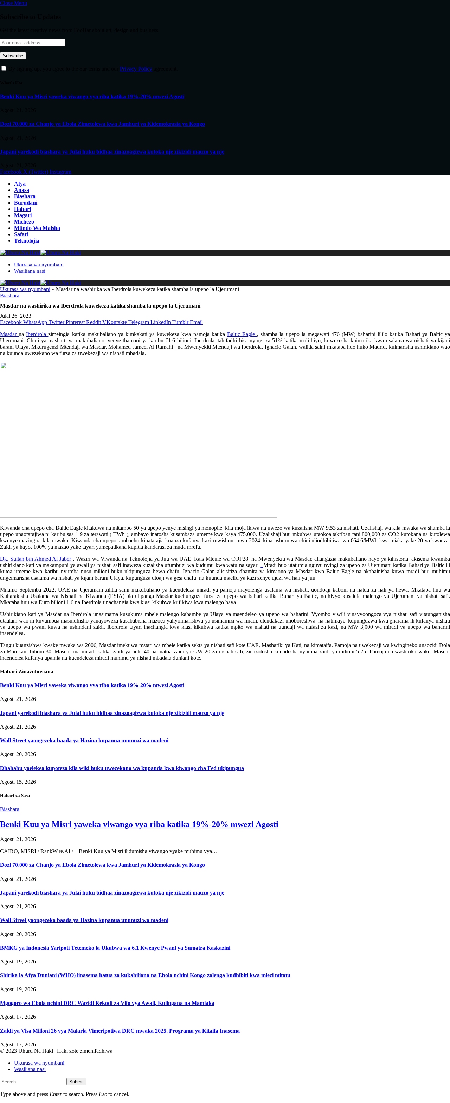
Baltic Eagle (242, 334)
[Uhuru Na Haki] (40, 253)
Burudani (25, 203)
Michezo (24, 222)
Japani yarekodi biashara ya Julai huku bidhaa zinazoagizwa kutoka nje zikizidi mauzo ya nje (112, 152)
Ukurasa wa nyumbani (39, 264)
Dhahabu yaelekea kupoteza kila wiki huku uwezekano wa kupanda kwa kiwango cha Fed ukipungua (122, 768)
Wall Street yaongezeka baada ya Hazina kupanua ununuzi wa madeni (84, 740)
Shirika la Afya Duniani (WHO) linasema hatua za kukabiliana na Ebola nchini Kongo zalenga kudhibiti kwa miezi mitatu (145, 975)
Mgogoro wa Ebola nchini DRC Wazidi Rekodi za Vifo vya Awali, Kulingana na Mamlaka (107, 1003)
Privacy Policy (136, 69)
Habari (22, 209)
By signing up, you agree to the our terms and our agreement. (92, 69)
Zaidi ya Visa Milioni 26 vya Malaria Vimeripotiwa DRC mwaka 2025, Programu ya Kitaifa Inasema (120, 1031)
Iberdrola (37, 334)
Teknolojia (26, 241)
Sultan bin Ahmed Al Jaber (41, 559)
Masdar (9, 334)
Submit (76, 1081)
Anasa (21, 190)
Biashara (25, 196)
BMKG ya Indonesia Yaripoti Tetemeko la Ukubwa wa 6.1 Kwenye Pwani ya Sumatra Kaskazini (115, 948)
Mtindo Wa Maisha (37, 228)
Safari (21, 234)
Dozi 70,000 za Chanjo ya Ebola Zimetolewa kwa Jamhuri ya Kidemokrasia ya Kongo (102, 124)
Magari (23, 215)
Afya (20, 184)
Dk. (5, 559)
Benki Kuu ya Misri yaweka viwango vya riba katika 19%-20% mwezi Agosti (92, 96)
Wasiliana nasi (29, 271)
